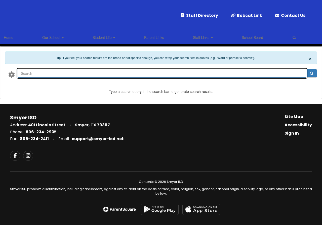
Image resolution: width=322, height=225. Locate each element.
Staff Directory (202, 15)
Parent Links (154, 37)
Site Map (294, 117)
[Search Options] (11, 74)
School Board (252, 37)
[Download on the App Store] (201, 209)
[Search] (311, 73)
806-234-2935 (41, 132)
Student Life (103, 37)
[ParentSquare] (119, 209)
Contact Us (293, 15)
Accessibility (298, 125)
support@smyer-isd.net (98, 139)
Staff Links (201, 37)
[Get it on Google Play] (160, 209)
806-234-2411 (34, 139)
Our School (51, 37)
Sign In (292, 133)
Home (8, 37)
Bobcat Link (249, 15)
